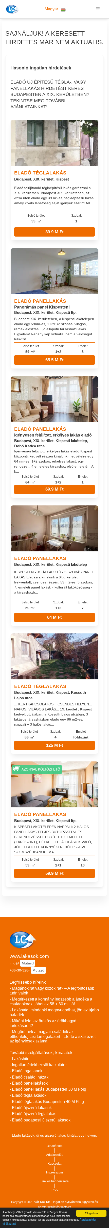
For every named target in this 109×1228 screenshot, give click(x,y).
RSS (54, 1190)
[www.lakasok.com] (12, 9)
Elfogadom (91, 1213)
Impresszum (54, 1172)
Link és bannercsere (55, 1181)
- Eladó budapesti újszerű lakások (40, 1120)
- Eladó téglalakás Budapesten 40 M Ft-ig (47, 1101)
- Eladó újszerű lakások (31, 1108)
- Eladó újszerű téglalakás (33, 1114)
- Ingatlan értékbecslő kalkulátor (38, 1065)
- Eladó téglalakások (28, 1095)
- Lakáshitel (20, 1059)
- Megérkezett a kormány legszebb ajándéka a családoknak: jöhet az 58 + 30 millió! (51, 1001)
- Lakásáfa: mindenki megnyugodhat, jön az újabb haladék (54, 1012)
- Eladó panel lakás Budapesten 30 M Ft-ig (48, 1089)
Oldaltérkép (55, 1146)
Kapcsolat (54, 1163)
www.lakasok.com (29, 956)
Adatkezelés (54, 1155)
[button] (55, 9)
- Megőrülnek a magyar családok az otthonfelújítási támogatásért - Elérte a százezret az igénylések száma (53, 1036)
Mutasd (28, 963)
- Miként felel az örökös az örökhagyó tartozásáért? (43, 1023)
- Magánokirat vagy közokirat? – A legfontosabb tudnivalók (52, 990)
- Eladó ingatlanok (26, 1071)
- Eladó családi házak (29, 1077)
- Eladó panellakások (29, 1083)
